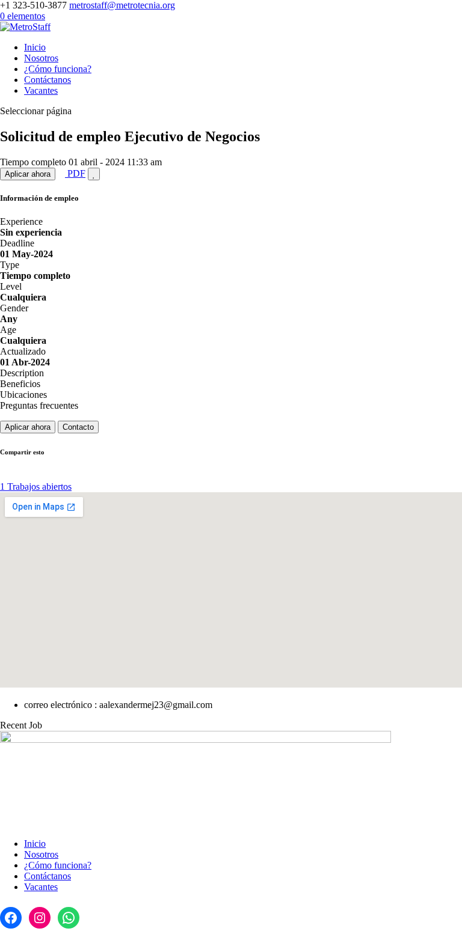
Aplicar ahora (28, 174)
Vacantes (41, 90)
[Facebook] (11, 918)
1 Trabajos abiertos (36, 486)
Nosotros (41, 58)
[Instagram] (40, 918)
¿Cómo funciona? (57, 69)
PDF (75, 173)
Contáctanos (47, 80)
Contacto (78, 427)
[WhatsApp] (68, 918)
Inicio (35, 47)
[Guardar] (94, 174)
